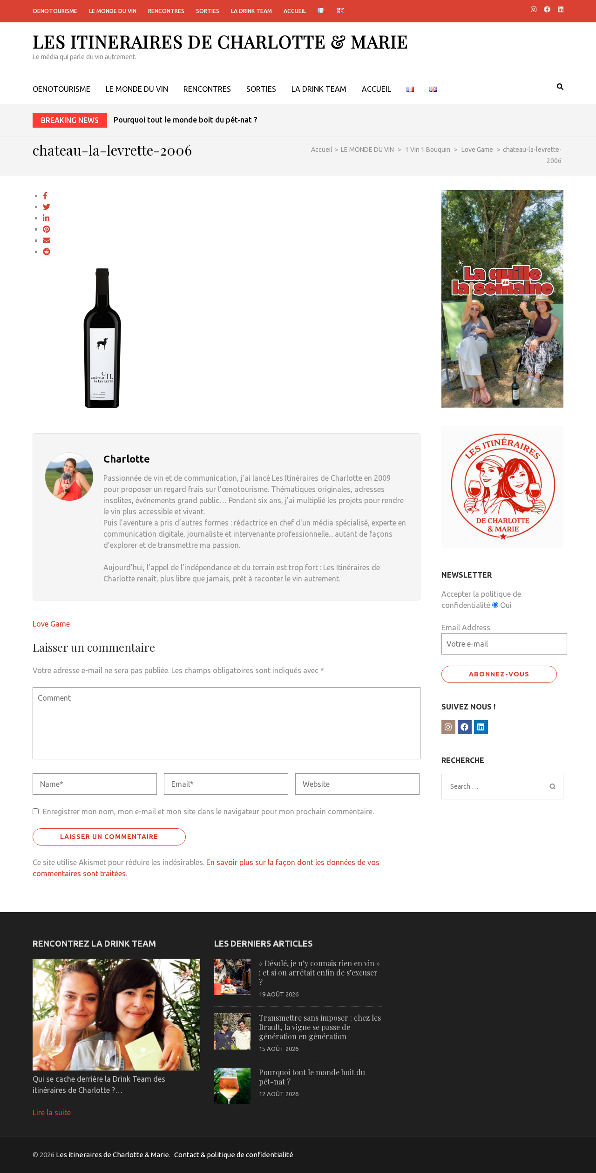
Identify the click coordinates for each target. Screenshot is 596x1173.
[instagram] (533, 9)
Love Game (51, 624)
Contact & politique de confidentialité (233, 1155)
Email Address (465, 627)
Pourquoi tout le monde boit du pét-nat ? (185, 120)
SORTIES (207, 11)
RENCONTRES (166, 11)
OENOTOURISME (55, 11)
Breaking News (70, 120)
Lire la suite (52, 1112)
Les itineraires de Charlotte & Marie (220, 41)
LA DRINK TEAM (251, 11)
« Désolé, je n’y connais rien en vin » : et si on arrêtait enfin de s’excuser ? (319, 972)
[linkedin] (560, 9)
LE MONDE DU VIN (112, 11)
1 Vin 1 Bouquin (427, 149)
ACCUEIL (295, 11)
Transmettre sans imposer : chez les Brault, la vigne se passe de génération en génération (320, 1027)
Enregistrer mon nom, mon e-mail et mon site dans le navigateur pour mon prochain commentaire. (208, 811)
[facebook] (547, 9)
